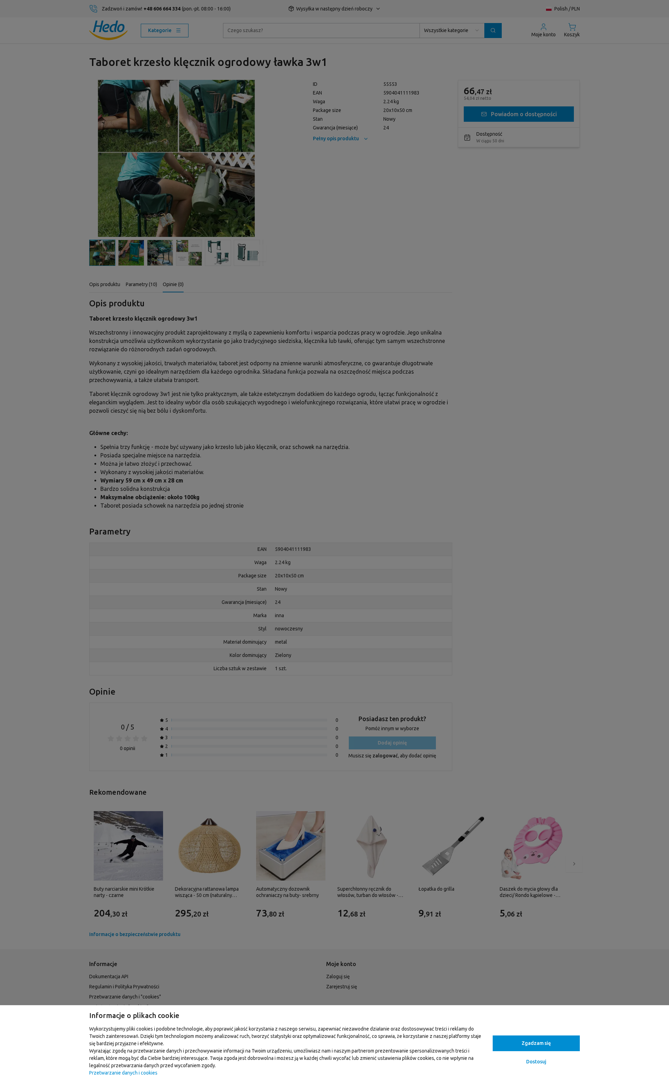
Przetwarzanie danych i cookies (123, 1073)
